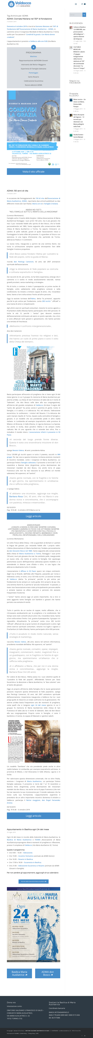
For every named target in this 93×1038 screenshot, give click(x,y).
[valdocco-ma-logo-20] (19, 4)
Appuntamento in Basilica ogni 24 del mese (28, 829)
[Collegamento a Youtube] (84, 4)
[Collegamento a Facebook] (82, 4)
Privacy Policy (31, 1033)
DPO (37, 1033)
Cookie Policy (23, 1033)
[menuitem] (76, 4)
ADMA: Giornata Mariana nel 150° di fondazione (29, 19)
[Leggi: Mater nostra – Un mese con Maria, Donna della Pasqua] (71, 100)
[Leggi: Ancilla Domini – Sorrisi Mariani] (71, 135)
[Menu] (76, 4)
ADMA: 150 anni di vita (17, 191)
